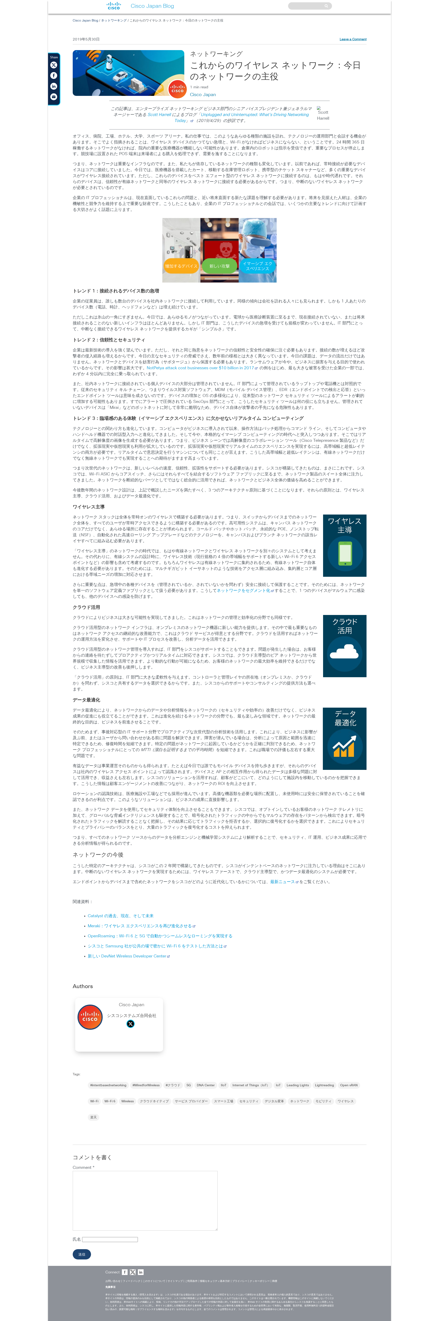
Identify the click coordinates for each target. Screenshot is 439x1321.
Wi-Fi (94, 1101)
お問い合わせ (112, 1281)
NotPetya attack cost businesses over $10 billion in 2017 (200, 368)
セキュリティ (249, 1101)
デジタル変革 (274, 1101)
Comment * (83, 1168)
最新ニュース (282, 882)
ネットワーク (299, 1101)
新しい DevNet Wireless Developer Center (127, 956)
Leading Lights (298, 1085)
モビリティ (324, 1101)
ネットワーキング (114, 20)
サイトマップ (175, 1281)
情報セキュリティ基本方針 (215, 1281)
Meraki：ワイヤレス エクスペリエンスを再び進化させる (140, 926)
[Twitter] (131, 1029)
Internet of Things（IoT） (251, 1085)
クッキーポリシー (260, 1281)
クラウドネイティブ (154, 1101)
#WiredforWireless (146, 1085)
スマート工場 (223, 1101)
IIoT (223, 1085)
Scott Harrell (159, 115)
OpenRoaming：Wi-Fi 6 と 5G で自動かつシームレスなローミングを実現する (160, 936)
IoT (278, 1085)
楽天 (93, 1117)
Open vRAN (349, 1085)
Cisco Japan (203, 94)
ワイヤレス (346, 1101)
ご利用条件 (191, 1281)
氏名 (77, 1239)
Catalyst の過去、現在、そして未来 (121, 916)
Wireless (127, 1101)
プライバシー (239, 1281)
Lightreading (324, 1085)
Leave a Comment (353, 39)
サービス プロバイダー (191, 1101)
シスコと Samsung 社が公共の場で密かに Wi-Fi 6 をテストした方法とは (155, 946)
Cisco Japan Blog (85, 20)
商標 (274, 1281)
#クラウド (173, 1085)
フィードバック (131, 1281)
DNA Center (206, 1085)
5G (189, 1085)
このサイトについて (154, 1281)
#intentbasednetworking (108, 1085)
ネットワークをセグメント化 (243, 591)
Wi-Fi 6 (109, 1101)
